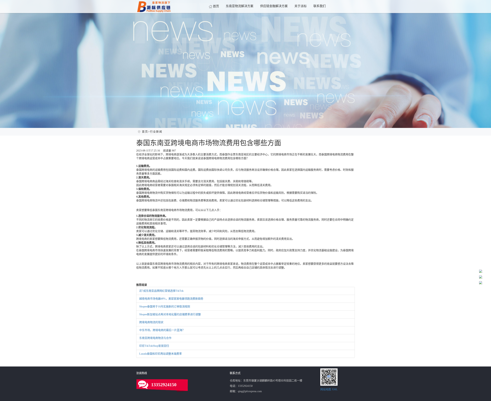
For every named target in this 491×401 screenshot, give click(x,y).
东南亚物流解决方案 (239, 6)
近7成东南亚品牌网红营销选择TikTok (161, 290)
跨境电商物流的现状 (151, 322)
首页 (216, 6)
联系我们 (319, 6)
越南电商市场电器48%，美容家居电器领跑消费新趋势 (171, 298)
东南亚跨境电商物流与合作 (155, 338)
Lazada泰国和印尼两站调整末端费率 (160, 353)
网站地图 (325, 389)
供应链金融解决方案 (274, 6)
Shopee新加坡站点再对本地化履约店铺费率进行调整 (170, 314)
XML (335, 389)
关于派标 (300, 6)
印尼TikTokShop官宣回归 (154, 345)
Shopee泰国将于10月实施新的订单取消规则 (164, 306)
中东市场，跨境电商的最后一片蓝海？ (162, 330)
